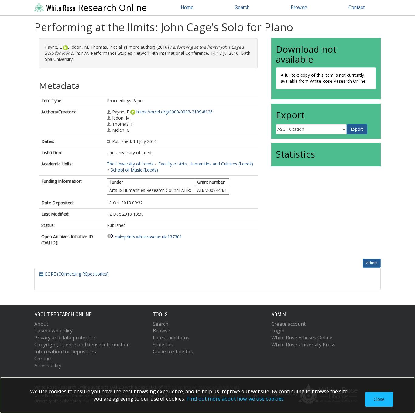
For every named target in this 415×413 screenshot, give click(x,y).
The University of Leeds (130, 164)
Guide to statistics (173, 351)
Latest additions (171, 337)
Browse (299, 7)
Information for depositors (65, 351)
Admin (371, 263)
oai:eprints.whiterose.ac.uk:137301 (148, 237)
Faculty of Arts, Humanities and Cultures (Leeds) (205, 164)
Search (242, 7)
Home (187, 7)
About (41, 324)
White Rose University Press (303, 344)
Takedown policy (53, 330)
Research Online (96, 8)
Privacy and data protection (65, 337)
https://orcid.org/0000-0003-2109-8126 (174, 112)
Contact (356, 7)
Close (379, 399)
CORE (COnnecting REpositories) (75, 274)
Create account (288, 324)
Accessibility (47, 365)
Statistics (163, 344)
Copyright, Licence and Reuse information (82, 344)
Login (277, 330)
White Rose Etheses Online (301, 337)
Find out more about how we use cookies (235, 398)
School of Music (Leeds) (134, 170)
